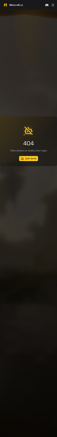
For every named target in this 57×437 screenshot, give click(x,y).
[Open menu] (52, 5)
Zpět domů (30, 158)
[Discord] (46, 5)
